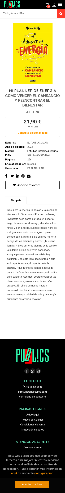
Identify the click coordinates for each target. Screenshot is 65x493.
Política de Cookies (33, 419)
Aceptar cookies (32, 484)
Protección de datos (32, 429)
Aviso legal (32, 414)
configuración (43, 473)
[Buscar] (61, 13)
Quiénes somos (33, 447)
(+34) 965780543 (32, 386)
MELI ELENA (33, 112)
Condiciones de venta (32, 424)
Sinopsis (16, 200)
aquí (14, 473)
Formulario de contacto (32, 396)
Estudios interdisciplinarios (42, 151)
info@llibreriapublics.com (32, 391)
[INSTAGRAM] (38, 371)
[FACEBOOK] (26, 371)
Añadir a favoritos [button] (29, 185)
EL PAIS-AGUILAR (37, 142)
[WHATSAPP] (32, 371)
